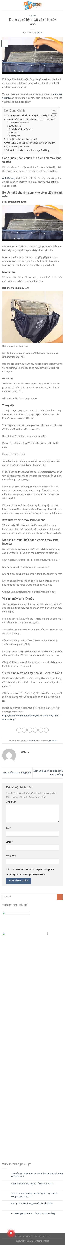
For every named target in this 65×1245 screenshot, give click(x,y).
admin (39, 33)
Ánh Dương (8, 178)
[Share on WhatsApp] (18, 730)
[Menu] (4, 5)
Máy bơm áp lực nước (20, 123)
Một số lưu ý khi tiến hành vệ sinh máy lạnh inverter (30, 143)
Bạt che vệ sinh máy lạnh (21, 129)
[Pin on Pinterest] (40, 730)
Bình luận (11, 802)
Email (9, 842)
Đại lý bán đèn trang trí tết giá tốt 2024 (32, 1203)
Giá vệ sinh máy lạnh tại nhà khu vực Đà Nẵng (28, 150)
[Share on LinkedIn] (46, 730)
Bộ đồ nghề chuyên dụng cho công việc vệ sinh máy (30, 119)
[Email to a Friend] (35, 730)
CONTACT (27, 1236)
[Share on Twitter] (29, 730)
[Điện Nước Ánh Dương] (32, 5)
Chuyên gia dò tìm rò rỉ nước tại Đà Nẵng (33, 1213)
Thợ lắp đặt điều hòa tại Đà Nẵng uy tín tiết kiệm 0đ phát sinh (37, 1175)
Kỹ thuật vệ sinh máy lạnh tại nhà (21, 139)
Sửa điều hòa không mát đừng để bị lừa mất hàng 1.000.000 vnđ (34, 1195)
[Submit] (60, 897)
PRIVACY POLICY (42, 1236)
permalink (53, 741)
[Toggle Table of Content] (52, 111)
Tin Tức (32, 16)
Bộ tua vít (15, 133)
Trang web (11, 856)
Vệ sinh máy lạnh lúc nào (17, 147)
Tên (8, 828)
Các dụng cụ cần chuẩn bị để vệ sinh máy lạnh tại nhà (31, 115)
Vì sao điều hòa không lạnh (16, 772)
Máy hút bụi (16, 126)
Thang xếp (15, 136)
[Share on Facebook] (24, 730)
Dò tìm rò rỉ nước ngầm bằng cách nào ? (32, 1183)
